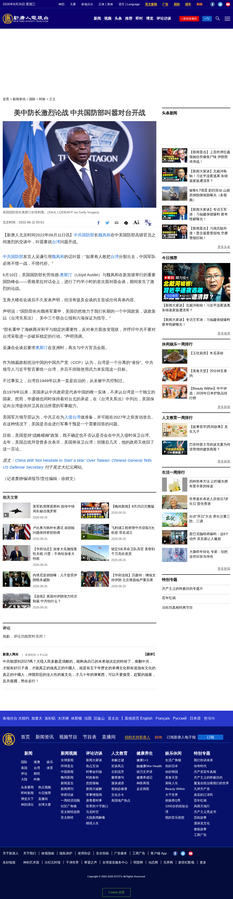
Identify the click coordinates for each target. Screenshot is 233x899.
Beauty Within (175, 789)
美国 (24, 768)
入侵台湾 (72, 417)
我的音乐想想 (174, 817)
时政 (42, 99)
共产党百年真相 (205, 772)
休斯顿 (76, 718)
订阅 (210, 737)
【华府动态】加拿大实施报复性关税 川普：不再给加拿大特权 (55, 553)
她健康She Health (149, 766)
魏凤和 (104, 235)
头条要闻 (27, 787)
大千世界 (171, 795)
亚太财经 (67, 817)
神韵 (61, 4)
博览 (149, 18)
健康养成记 (144, 777)
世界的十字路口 (97, 806)
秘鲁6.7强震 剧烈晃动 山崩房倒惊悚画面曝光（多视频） (209, 195)
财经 (37, 773)
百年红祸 (169, 598)
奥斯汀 (66, 275)
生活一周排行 (173, 472)
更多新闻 (224, 407)
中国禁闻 (67, 772)
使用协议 (84, 853)
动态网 (153, 862)
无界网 (168, 862)
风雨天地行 (202, 806)
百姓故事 (200, 817)
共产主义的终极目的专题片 (182, 588)
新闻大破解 (94, 789)
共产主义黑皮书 (205, 812)
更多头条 (224, 247)
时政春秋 (92, 777)
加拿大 (36, 718)
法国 (87, 718)
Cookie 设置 (116, 892)
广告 (165, 4)
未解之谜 (117, 760)
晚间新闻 (67, 777)
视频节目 (68, 736)
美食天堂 (171, 777)
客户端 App (159, 853)
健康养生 (145, 753)
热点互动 (92, 766)
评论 (24, 773)
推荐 (128, 18)
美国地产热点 (120, 800)
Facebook (212, 4)
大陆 (24, 779)
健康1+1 (142, 760)
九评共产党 (202, 789)
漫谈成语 (117, 783)
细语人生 (92, 823)
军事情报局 (94, 795)
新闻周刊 (67, 789)
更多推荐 (224, 333)
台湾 (56, 242)
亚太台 (113, 718)
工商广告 (200, 835)
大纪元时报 (53, 862)
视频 (107, 18)
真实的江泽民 (203, 795)
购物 (200, 4)
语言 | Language (129, 4)
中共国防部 (84, 235)
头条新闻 (169, 113)
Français (163, 718)
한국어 (209, 718)
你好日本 (171, 766)
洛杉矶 (50, 718)
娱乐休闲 (173, 753)
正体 (101, 4)
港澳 (37, 762)
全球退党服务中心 (115, 862)
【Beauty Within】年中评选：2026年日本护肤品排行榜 (208, 393)
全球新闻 (67, 760)
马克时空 (92, 812)
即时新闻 (27, 793)
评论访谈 (164, 18)
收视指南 (47, 853)
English (146, 718)
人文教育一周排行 (177, 418)
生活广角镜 (173, 760)
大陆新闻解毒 (95, 817)
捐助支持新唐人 (137, 737)
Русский (180, 718)
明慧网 (138, 862)
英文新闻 (151, 4)
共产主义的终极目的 (208, 777)
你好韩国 (171, 772)
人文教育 (119, 753)
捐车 (188, 4)
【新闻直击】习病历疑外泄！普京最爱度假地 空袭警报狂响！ (208, 233)
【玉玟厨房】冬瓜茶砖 (206, 353)
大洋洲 (63, 718)
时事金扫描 (94, 772)
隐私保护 (66, 853)
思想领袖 (92, 783)
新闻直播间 (190, 18)
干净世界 (72, 862)
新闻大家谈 (94, 760)
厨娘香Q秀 (172, 800)
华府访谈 (67, 795)
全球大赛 (44, 804)
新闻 (97, 18)
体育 (50, 768)
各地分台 (87, 4)
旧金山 (99, 718)
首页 (6, 99)
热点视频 (44, 787)
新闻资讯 (19, 99)
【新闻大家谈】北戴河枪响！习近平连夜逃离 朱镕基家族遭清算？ (208, 176)
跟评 (150, 654)
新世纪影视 (186, 862)
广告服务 (120, 853)
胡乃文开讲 (144, 772)
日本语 (195, 718)
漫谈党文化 (202, 823)
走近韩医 (143, 789)
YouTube (228, 4)
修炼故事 (200, 829)
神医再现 (143, 783)
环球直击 (67, 766)
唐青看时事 (94, 800)
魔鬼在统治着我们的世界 (211, 783)
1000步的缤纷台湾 (176, 809)
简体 (110, 4)
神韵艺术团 (31, 862)
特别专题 (169, 579)
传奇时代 (200, 766)
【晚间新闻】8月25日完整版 (132, 506)
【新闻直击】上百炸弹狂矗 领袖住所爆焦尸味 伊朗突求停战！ (209, 156)
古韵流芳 (117, 772)
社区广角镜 (69, 806)
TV (208, 18)
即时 (139, 18)
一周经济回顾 (70, 800)
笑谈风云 (117, 766)
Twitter (220, 4)
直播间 (109, 736)
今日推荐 (169, 258)
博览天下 (27, 799)
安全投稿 (102, 853)
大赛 (73, 4)
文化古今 (117, 795)
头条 (118, 18)
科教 (37, 779)
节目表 (89, 736)
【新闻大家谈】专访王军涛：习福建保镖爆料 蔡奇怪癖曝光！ (208, 214)
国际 (32, 99)
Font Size (136, 222)
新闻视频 (69, 753)
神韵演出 (27, 804)
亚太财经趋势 (70, 812)
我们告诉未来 (203, 760)
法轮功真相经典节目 (177, 607)
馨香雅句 (117, 777)
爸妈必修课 (119, 789)
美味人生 (171, 783)
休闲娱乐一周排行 (177, 344)
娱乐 (50, 762)
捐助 (177, 4)
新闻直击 (67, 783)
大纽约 (23, 718)
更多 (203, 862)
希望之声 (90, 862)
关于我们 (29, 853)
